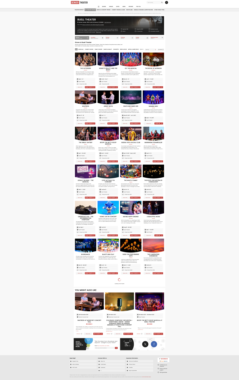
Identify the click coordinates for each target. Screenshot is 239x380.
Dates (117, 6)
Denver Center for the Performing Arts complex (93, 24)
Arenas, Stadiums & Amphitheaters (143, 10)
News (124, 6)
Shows (104, 6)
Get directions (107, 22)
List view (160, 49)
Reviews (131, 6)
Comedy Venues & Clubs (118, 10)
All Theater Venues (90, 10)
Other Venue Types (159, 10)
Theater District (79, 10)
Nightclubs (129, 10)
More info (80, 87)
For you (138, 6)
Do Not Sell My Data (146, 376)
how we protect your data (103, 345)
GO (116, 348)
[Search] (162, 2)
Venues (111, 6)
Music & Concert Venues (103, 10)
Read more (98, 32)
